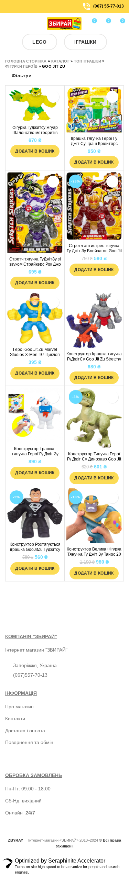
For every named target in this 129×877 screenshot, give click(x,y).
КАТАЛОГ (60, 61)
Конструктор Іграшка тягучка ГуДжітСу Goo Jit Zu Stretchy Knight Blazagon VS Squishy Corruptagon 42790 (94, 362)
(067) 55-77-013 (108, 6)
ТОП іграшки (87, 61)
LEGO (39, 42)
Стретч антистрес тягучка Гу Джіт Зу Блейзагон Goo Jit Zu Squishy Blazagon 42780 (94, 250)
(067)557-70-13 (30, 675)
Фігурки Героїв (21, 66)
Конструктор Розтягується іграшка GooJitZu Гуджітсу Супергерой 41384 (35, 549)
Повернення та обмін (29, 742)
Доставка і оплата (25, 730)
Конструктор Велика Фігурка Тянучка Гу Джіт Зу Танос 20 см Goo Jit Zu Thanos (94, 554)
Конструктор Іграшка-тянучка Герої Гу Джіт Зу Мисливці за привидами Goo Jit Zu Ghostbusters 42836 (35, 456)
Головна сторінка (26, 61)
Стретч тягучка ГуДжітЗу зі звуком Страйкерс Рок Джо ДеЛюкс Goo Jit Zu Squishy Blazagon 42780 (35, 267)
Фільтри (22, 75)
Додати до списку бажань (53, 97)
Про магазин (19, 706)
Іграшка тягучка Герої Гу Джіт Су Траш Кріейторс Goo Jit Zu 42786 (94, 143)
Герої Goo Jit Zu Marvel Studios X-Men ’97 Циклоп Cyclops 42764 (35, 354)
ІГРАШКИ (85, 42)
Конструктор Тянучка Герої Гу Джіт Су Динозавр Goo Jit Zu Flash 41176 (94, 459)
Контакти (15, 718)
